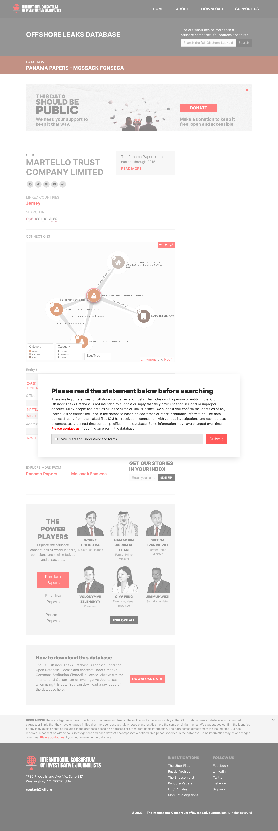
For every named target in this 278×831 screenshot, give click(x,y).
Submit (216, 439)
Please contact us (65, 428)
